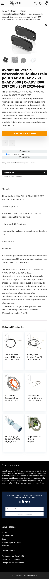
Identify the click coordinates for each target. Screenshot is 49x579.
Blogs (4, 539)
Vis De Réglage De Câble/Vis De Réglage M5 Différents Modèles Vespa (12, 441)
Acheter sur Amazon (24, 133)
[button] (46, 25)
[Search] (35, 3)
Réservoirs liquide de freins (14, 14)
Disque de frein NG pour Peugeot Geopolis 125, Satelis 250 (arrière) (34, 442)
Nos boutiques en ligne (11, 542)
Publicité (5, 546)
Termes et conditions (11, 559)
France (14, 154)
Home (4, 11)
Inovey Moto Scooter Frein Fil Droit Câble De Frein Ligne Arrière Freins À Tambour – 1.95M (34, 360)
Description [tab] (9, 172)
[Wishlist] (40, 3)
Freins (23, 11)
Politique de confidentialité (13, 556)
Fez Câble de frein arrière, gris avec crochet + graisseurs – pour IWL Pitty (34, 400)
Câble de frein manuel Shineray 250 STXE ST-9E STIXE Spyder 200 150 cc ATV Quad (12, 360)
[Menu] (3, 3)
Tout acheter (7, 535)
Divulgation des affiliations (13, 562)
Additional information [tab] (13, 177)
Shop (13, 11)
